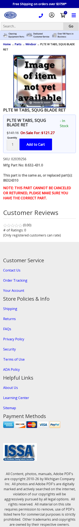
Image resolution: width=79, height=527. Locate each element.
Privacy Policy (13, 339)
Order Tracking (15, 280)
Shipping (10, 308)
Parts (18, 44)
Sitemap (9, 408)
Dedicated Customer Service (41, 35)
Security (9, 349)
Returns (9, 318)
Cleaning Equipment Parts (16, 35)
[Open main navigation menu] (74, 16)
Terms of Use (14, 359)
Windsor (30, 44)
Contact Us (11, 270)
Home (7, 44)
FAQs (7, 329)
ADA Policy (11, 369)
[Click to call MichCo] (41, 16)
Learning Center (16, 397)
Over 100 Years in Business (66, 35)
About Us (10, 387)
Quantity (12, 137)
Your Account (13, 290)
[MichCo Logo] (10, 19)
